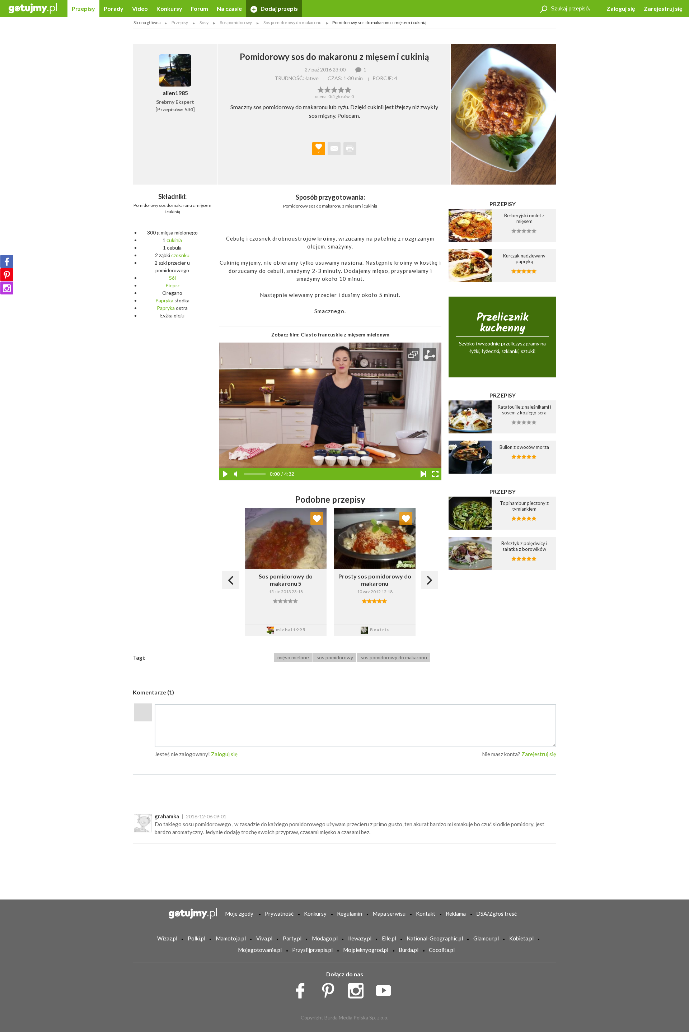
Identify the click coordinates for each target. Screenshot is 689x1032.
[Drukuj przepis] (349, 148)
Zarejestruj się (663, 8)
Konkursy (169, 8)
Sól (172, 278)
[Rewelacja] (347, 89)
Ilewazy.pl (359, 938)
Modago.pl (325, 938)
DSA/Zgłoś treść (496, 913)
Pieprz (172, 285)
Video (140, 8)
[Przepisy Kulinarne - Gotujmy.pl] (33, 7)
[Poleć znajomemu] (334, 148)
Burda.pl (408, 950)
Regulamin (349, 913)
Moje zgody (239, 913)
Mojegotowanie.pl (260, 950)
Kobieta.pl (521, 938)
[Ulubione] (316, 518)
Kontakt (425, 913)
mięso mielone (293, 657)
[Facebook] (6, 261)
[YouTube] (386, 989)
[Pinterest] (6, 274)
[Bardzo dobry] (341, 89)
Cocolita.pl (442, 950)
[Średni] (327, 89)
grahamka (167, 816)
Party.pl (292, 938)
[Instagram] (6, 288)
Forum (199, 8)
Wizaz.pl (167, 938)
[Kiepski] (320, 89)
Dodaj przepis (278, 8)
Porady (113, 8)
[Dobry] (334, 89)
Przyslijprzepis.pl (312, 950)
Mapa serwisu (389, 913)
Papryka (164, 300)
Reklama (456, 913)
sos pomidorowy (335, 657)
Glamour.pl (486, 938)
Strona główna (147, 22)
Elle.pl (389, 938)
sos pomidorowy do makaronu (394, 657)
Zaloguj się (620, 8)
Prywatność (279, 913)
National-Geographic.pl (435, 938)
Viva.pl (264, 938)
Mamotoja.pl (231, 938)
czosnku (180, 255)
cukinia (174, 240)
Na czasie (229, 8)
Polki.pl (196, 938)
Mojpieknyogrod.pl (365, 950)
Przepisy (83, 8)
